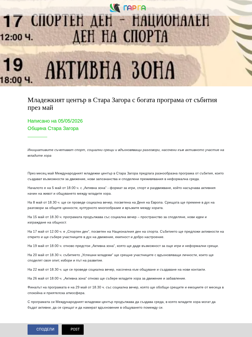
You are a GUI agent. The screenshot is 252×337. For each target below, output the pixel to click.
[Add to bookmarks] (218, 330)
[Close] (8, 8)
